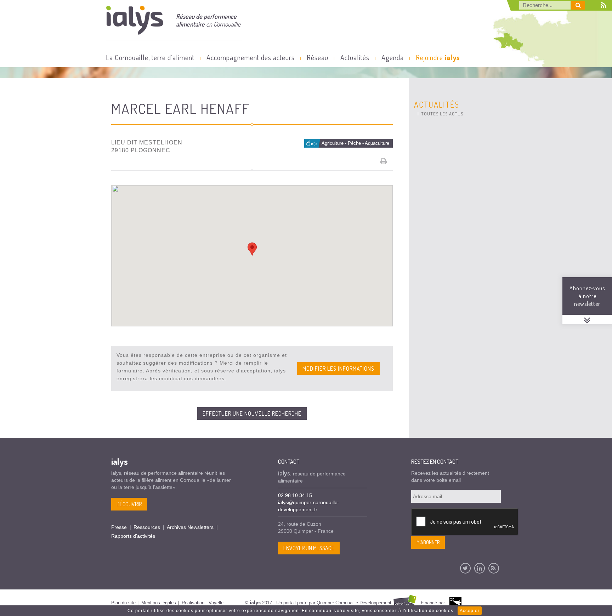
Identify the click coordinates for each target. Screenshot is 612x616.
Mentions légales (158, 602)
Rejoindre (438, 57)
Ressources (147, 527)
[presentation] (465, 522)
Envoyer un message (308, 548)
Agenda (392, 57)
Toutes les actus (442, 113)
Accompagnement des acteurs (250, 57)
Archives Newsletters (190, 527)
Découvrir (129, 504)
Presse (119, 527)
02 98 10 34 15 (295, 495)
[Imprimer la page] (383, 161)
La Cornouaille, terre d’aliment (150, 57)
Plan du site (123, 602)
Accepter (470, 610)
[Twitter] (465, 568)
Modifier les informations (338, 368)
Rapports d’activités (133, 536)
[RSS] (493, 568)
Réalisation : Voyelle (202, 602)
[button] (252, 249)
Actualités (354, 57)
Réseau (317, 57)
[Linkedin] (479, 568)
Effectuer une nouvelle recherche (252, 413)
